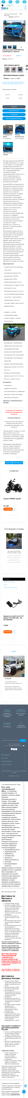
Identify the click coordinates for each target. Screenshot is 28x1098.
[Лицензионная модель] (8, 147)
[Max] (2, 8)
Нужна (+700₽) (15, 78)
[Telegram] (5, 8)
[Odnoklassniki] (14, 749)
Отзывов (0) (14, 114)
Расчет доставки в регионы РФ (13, 83)
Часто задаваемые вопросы (14, 118)
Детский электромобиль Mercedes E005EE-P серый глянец (14, 552)
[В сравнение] (15, 509)
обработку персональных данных (16, 745)
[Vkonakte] (12, 749)
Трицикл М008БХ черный (12, 499)
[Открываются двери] (8, 129)
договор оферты (17, 744)
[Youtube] (16, 749)
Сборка (6, 78)
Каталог (10, 5)
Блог (14, 651)
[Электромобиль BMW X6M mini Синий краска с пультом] (14, 31)
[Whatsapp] (7, 8)
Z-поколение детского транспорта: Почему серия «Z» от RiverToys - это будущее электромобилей (13, 682)
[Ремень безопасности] (20, 129)
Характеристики (14, 110)
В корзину (8, 509)
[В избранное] (14, 509)
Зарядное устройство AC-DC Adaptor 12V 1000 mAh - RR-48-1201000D (13, 618)
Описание (14, 106)
